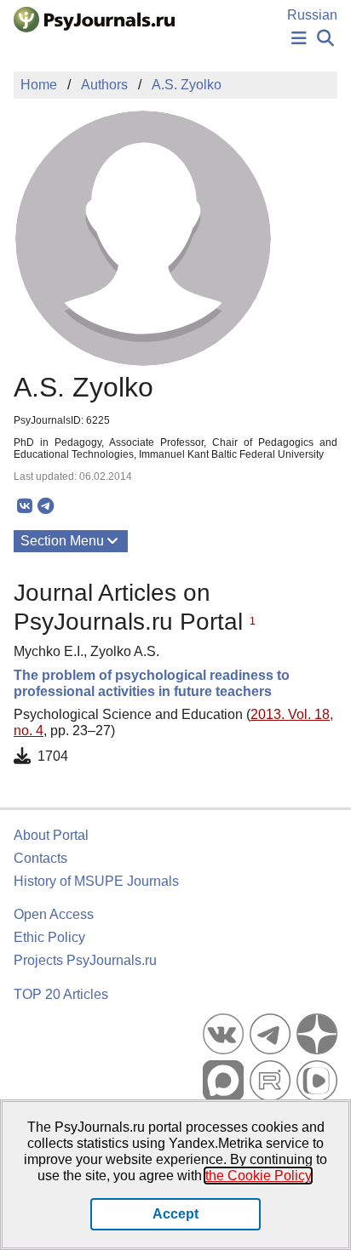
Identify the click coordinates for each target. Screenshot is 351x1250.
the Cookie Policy (258, 1175)
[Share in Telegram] (45, 506)
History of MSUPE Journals (96, 881)
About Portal (51, 835)
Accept (175, 1214)
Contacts (40, 858)
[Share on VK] (24, 506)
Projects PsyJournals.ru (85, 960)
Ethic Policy (49, 937)
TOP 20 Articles (61, 994)
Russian (312, 15)
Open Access (54, 914)
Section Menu (62, 541)
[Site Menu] (299, 38)
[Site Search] (325, 38)
